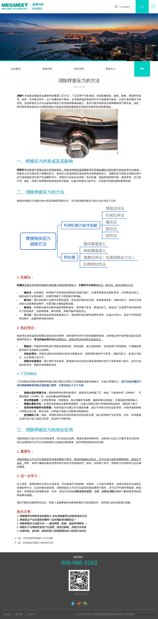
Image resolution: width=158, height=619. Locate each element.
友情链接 (6, 614)
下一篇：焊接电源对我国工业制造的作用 (33, 542)
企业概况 (16, 68)
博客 (142, 68)
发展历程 (47, 68)
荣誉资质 (79, 68)
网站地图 (19, 614)
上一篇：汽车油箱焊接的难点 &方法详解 (33, 538)
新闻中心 (111, 68)
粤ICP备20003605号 (145, 614)
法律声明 (31, 614)
